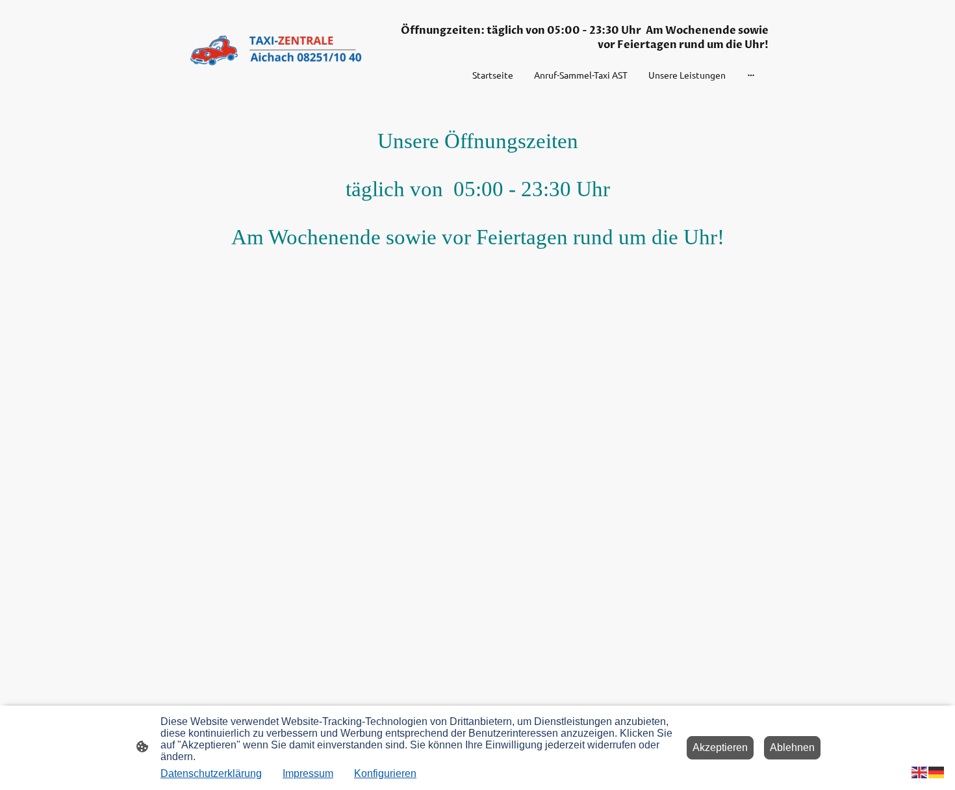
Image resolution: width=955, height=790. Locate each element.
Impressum (308, 773)
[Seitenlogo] (276, 49)
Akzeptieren (720, 747)
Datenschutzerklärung (211, 773)
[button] (919, 771)
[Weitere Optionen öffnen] (751, 74)
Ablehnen (792, 747)
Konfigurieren (385, 773)
